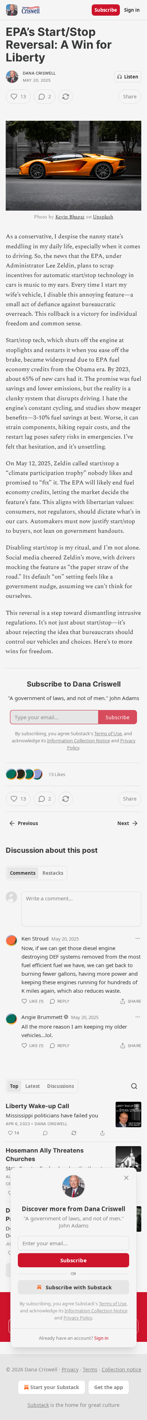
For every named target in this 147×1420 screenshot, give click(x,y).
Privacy (70, 1369)
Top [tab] (14, 1086)
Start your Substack (54, 1387)
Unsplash (103, 217)
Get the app (108, 1387)
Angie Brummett (41, 1016)
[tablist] (36, 873)
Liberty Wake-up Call (37, 1106)
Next (123, 823)
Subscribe (106, 10)
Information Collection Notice (96, 1310)
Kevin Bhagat (70, 217)
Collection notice (121, 1369)
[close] (126, 1177)
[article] (73, 1119)
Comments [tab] (22, 873)
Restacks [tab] (52, 873)
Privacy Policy (78, 1318)
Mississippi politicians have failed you (52, 1115)
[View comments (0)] (45, 1133)
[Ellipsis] (137, 938)
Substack (38, 1405)
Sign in (132, 10)
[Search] (134, 1086)
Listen (131, 77)
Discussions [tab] (60, 1086)
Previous (28, 823)
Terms (90, 1369)
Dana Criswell (39, 73)
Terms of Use (112, 1303)
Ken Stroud (35, 938)
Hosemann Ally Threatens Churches (45, 1154)
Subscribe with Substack (79, 1287)
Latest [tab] (32, 1086)
